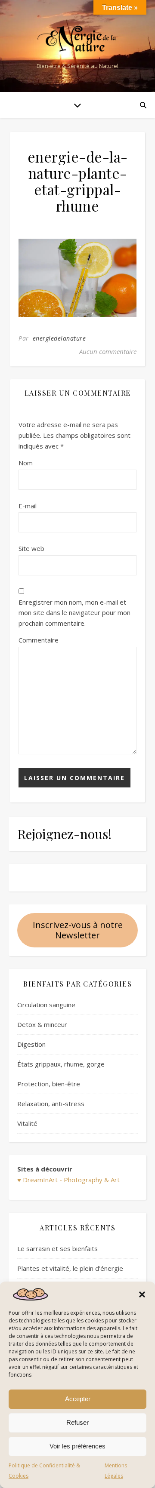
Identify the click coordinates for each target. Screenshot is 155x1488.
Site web (31, 548)
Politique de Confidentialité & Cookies (44, 1471)
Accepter (77, 1398)
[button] (142, 1294)
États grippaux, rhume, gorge (61, 1064)
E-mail (28, 505)
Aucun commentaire (107, 351)
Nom (26, 462)
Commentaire (39, 640)
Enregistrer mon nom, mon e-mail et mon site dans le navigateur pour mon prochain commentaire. (74, 612)
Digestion (31, 1044)
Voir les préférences (77, 1446)
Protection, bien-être (48, 1083)
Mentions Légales (116, 1471)
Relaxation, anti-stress (50, 1103)
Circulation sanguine (46, 1004)
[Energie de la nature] (77, 39)
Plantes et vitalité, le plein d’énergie (70, 1268)
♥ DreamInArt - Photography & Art (68, 1179)
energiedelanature (59, 338)
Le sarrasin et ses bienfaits (57, 1248)
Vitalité (27, 1123)
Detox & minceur (42, 1024)
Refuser (77, 1422)
